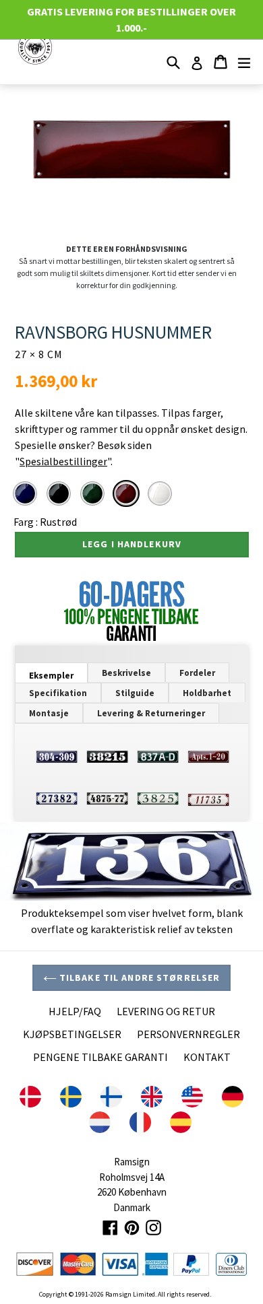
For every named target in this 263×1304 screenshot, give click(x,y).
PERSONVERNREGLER (188, 1034)
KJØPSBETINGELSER (72, 1034)
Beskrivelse (126, 673)
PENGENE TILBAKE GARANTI (100, 1057)
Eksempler (51, 675)
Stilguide (134, 693)
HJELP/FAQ (75, 1011)
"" (63, 461)
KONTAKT (207, 1057)
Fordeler (197, 673)
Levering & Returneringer (151, 713)
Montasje (49, 713)
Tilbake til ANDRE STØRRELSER (138, 977)
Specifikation (58, 693)
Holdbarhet (207, 693)
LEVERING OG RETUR (166, 1011)
